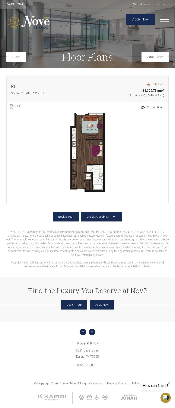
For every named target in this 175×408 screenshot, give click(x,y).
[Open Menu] (164, 20)
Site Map (135, 383)
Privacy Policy (116, 383)
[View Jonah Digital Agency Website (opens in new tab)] (129, 398)
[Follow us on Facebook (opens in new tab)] (83, 332)
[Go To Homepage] (28, 22)
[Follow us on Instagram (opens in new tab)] (92, 332)
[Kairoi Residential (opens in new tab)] (52, 399)
